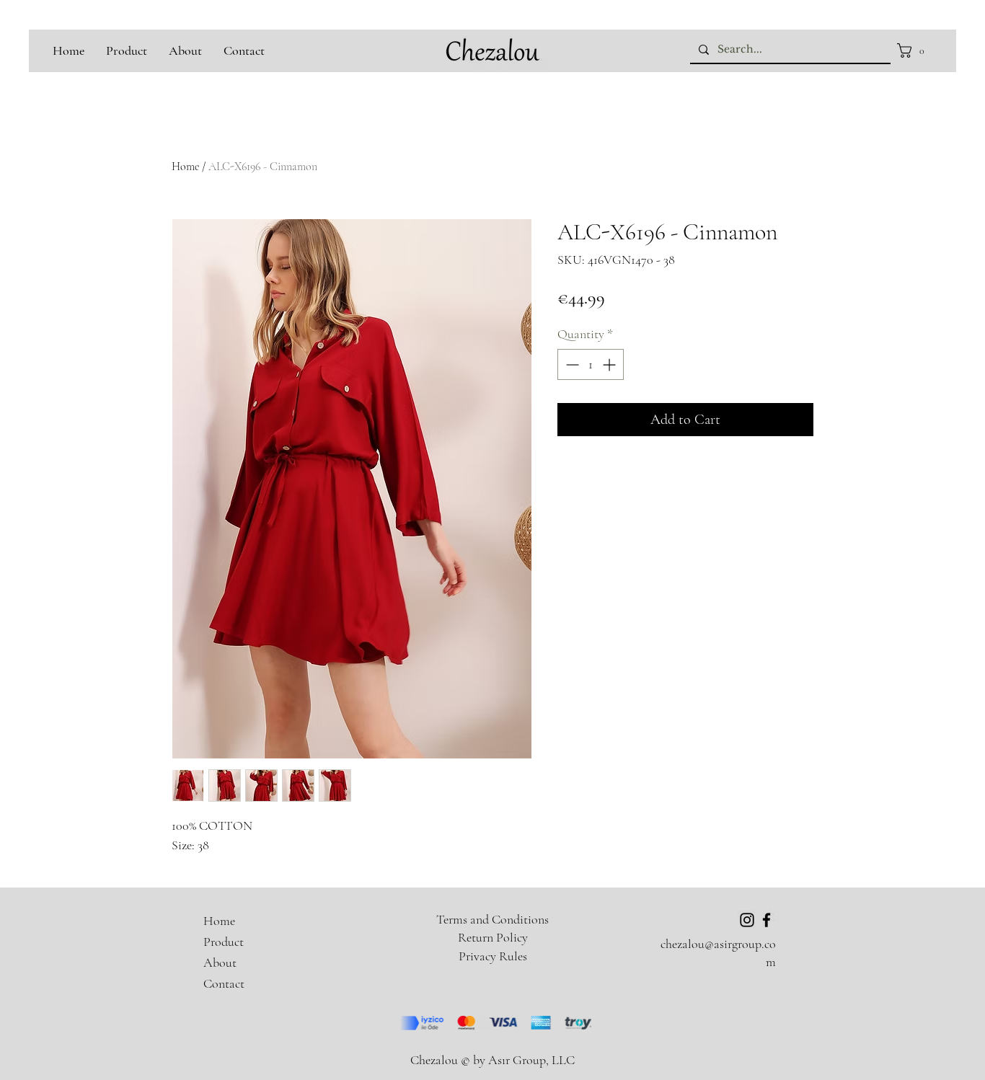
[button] (914, 50)
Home (185, 166)
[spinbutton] (590, 364)
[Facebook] (766, 920)
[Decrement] (571, 364)
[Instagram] (747, 920)
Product (223, 942)
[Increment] (610, 364)
